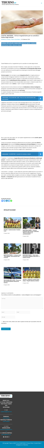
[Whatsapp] (11, 201)
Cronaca (8, 39)
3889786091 (6, 418)
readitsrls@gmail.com (6, 411)
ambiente (3, 39)
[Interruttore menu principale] (41, 3)
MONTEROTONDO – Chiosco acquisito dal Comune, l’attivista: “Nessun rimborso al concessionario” (31, 232)
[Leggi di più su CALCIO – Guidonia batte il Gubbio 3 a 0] (12, 222)
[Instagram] (8, 436)
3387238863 (6, 421)
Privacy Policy (30, 443)
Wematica (25, 444)
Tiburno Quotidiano (15, 39)
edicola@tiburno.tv (6, 434)
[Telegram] (9, 201)
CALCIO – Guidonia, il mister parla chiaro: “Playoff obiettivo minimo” (31, 280)
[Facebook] (2, 201)
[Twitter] (4, 201)
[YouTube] (7, 436)
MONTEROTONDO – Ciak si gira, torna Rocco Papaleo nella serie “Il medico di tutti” (31, 256)
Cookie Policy (37, 443)
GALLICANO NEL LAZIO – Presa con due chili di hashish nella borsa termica (12, 281)
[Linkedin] (7, 201)
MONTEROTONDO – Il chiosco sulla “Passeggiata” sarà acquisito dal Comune (12, 256)
